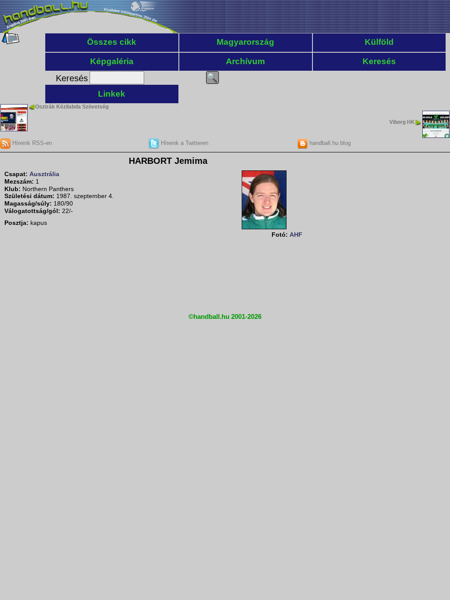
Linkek (111, 93)
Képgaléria (112, 61)
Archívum (245, 61)
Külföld (379, 42)
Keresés (379, 61)
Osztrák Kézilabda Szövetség (72, 107)
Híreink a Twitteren (183, 143)
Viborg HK (402, 122)
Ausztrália (44, 173)
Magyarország (245, 42)
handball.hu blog (329, 143)
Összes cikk (111, 42)
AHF (296, 234)
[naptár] (10, 42)
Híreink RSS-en (31, 143)
